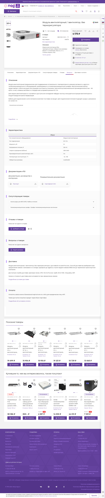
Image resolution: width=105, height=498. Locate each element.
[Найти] (76, 11)
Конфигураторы (58, 452)
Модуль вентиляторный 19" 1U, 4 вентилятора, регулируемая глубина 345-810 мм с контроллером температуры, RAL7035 (43, 349)
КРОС (55, 447)
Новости (7, 438)
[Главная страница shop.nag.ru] (12, 6)
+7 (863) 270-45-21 (34, 469)
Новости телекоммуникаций (62, 438)
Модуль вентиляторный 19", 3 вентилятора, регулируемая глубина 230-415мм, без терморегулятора (74, 349)
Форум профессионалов (61, 441)
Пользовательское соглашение (90, 489)
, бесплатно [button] (81, 50)
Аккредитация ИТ (10, 458)
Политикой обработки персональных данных (45, 496)
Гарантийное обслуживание (38, 444)
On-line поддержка (35, 436)
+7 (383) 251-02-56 (58, 469)
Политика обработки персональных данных (86, 487)
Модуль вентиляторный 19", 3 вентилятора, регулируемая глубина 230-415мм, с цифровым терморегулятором (89, 349)
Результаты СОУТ (10, 455)
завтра (77, 50)
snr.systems (57, 450)
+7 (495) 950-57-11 (33, 6)
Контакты (8, 444)
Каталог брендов (10, 452)
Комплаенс (33, 447)
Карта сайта (33, 450)
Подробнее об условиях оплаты (19, 301)
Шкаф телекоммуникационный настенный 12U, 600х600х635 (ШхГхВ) (58, 403)
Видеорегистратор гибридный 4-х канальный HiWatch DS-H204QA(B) (43, 403)
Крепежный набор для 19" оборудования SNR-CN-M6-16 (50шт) (28, 403)
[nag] (64, 487)
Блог (59, 6)
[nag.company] (41, 487)
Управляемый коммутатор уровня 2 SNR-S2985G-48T (73, 403)
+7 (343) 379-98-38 (10, 469)
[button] (52, 1)
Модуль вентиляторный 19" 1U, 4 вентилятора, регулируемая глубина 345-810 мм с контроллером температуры (28, 349)
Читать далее (46, 55)
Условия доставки (35, 441)
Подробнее (12, 119)
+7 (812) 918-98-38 (82, 469)
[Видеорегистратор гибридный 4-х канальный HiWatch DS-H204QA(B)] (45, 385)
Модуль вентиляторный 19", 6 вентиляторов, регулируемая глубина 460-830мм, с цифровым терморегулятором (12, 349)
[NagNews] (56, 487)
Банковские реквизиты (12, 447)
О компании (9, 436)
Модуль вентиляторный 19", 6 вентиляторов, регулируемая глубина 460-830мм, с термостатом (58, 349)
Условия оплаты (34, 438)
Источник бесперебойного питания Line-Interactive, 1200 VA (89, 403)
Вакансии (8, 441)
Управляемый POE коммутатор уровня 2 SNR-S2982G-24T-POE (12, 403)
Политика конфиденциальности (90, 484)
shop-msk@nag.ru (49, 6)
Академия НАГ (58, 444)
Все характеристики (48, 42)
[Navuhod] (49, 487)
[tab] (10, 72)
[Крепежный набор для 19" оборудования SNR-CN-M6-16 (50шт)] (29, 385)
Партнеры (8, 450)
